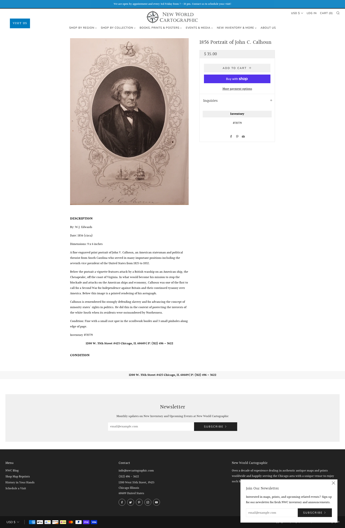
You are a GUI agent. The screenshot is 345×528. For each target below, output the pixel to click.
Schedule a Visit (15, 488)
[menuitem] (83, 27)
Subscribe (214, 426)
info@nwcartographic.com (136, 470)
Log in (312, 13)
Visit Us (20, 23)
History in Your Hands (19, 482)
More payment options (237, 88)
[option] (129, 121)
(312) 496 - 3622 (129, 476)
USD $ (295, 13)
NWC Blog (12, 470)
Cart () (326, 13)
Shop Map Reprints (17, 476)
